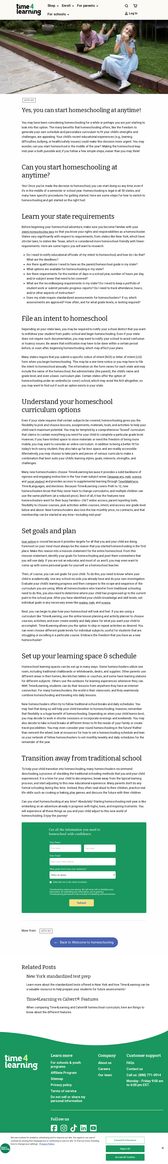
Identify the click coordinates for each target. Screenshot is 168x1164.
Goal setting (29, 541)
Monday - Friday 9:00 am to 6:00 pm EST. (144, 1083)
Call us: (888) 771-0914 (143, 1075)
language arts (116, 476)
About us (105, 1063)
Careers (104, 1069)
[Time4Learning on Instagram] (64, 1127)
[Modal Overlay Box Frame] (84, 867)
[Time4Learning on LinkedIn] (83, 1127)
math (128, 476)
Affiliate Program (64, 1073)
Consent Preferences (125, 1140)
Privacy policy (61, 1085)
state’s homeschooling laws (38, 231)
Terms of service (63, 1091)
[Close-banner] (162, 1148)
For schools (57, 14)
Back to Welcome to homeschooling (86, 942)
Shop (52, 6)
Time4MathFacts (128, 481)
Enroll (66, 6)
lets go (29, 100)
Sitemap (57, 1079)
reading (83, 602)
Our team (105, 1075)
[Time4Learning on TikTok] (73, 1127)
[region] (84, 1148)
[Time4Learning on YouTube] (93, 1127)
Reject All (125, 1149)
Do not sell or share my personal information (68, 1099)
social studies (35, 481)
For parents (86, 6)
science (136, 476)
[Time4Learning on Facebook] (54, 1127)
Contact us (134, 1069)
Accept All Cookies (125, 1157)
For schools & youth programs (66, 1065)
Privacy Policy (46, 1144)
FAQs (130, 1063)
